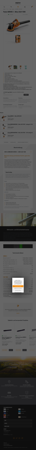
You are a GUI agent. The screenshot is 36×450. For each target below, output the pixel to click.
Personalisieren (18, 290)
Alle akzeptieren (18, 286)
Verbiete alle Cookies (18, 288)
